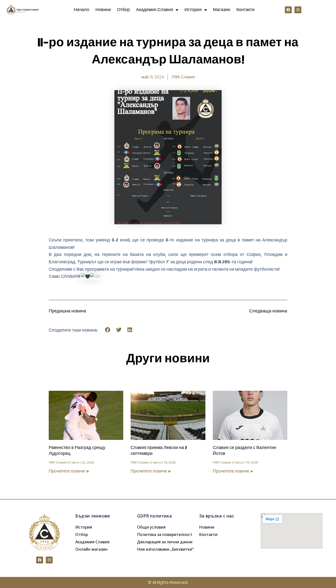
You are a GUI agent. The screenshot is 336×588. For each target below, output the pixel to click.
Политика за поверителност (164, 534)
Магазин (221, 9)
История (193, 9)
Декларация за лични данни (164, 541)
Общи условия (151, 527)
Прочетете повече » (69, 471)
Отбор (123, 9)
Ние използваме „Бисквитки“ (165, 549)
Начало (81, 9)
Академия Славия (154, 9)
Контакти (245, 9)
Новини (103, 9)
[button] (108, 330)
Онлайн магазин (91, 549)
